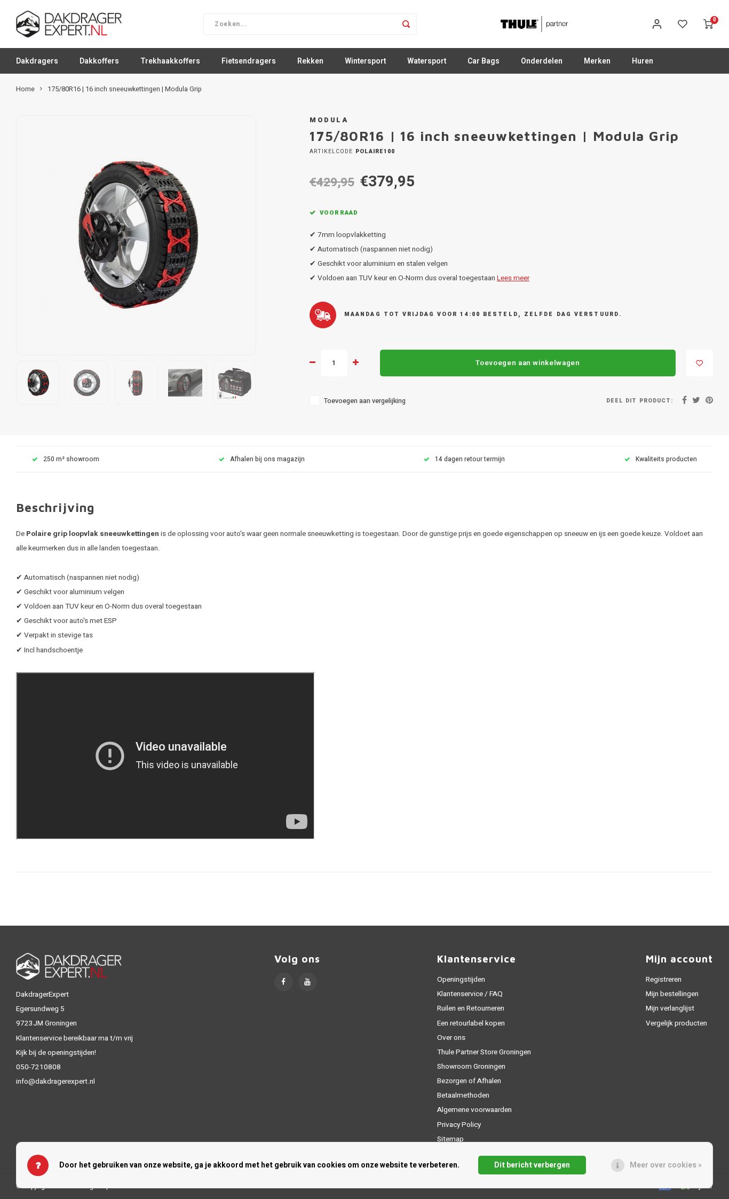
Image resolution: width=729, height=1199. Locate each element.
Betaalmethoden (463, 1095)
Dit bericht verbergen (532, 1165)
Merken (597, 61)
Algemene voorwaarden (474, 1110)
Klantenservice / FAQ (470, 994)
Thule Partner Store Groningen (484, 1052)
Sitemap (450, 1139)
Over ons (451, 1037)
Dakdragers (37, 61)
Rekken (310, 61)
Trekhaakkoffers (170, 61)
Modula (329, 120)
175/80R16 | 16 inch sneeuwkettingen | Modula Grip (124, 89)
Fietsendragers (248, 61)
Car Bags (483, 61)
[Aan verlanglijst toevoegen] (699, 363)
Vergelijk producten (676, 1023)
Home (25, 89)
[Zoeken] (406, 24)
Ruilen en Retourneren (470, 1008)
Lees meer (513, 278)
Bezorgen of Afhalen (469, 1081)
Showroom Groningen (471, 1066)
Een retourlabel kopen (471, 1023)
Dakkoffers (99, 61)
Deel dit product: (639, 401)
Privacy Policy (459, 1124)
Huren (642, 61)
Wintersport (365, 61)
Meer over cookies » (666, 1165)
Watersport (426, 61)
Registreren (664, 979)
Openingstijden (461, 979)
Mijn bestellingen (672, 994)
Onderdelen (541, 61)
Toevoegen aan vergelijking (365, 401)
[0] (708, 24)
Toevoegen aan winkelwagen (528, 363)
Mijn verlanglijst (670, 1008)
